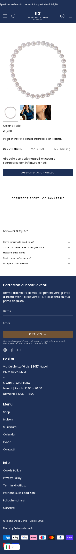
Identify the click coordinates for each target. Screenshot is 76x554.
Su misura (10, 427)
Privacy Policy (12, 478)
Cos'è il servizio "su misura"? (17, 258)
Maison (8, 419)
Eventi (7, 442)
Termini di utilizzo (15, 485)
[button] (13, 16)
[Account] (62, 16)
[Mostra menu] (5, 16)
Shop (6, 412)
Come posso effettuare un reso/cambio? (23, 247)
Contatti (9, 449)
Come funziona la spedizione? (18, 242)
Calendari (9, 434)
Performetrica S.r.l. (24, 528)
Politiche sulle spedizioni (19, 493)
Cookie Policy (12, 470)
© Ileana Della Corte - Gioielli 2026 (23, 520)
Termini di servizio (23, 343)
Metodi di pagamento (14, 252)
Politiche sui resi (14, 500)
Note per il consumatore (15, 263)
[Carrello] (70, 16)
